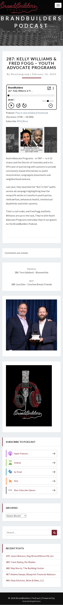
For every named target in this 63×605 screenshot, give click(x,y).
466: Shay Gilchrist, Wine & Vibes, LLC (25, 580)
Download (42, 112)
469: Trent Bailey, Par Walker (21, 562)
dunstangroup (20, 74)
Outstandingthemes (31, 601)
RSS (19, 121)
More (25, 121)
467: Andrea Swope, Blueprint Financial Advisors (31, 574)
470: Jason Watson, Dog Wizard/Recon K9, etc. (30, 555)
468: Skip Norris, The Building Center (25, 568)
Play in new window (25, 112)
